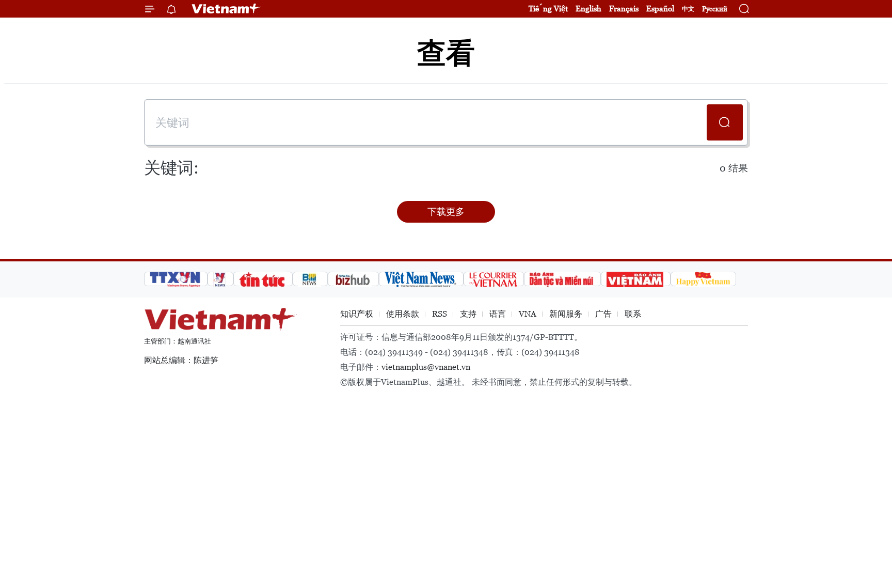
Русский (714, 9)
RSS (439, 314)
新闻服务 (565, 314)
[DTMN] (562, 279)
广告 (603, 314)
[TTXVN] (176, 279)
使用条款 (402, 314)
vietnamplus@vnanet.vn (425, 367)
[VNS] (421, 279)
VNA (527, 314)
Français (624, 8)
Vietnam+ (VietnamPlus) (226, 9)
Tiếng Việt (548, 8)
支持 (468, 314)
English (588, 8)
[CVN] (494, 279)
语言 (497, 314)
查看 (446, 53)
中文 (688, 8)
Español (660, 8)
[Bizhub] (353, 279)
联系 (633, 314)
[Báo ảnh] (636, 279)
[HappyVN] (704, 279)
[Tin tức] (263, 279)
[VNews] (220, 279)
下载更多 (446, 211)
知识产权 (356, 314)
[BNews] (310, 279)
